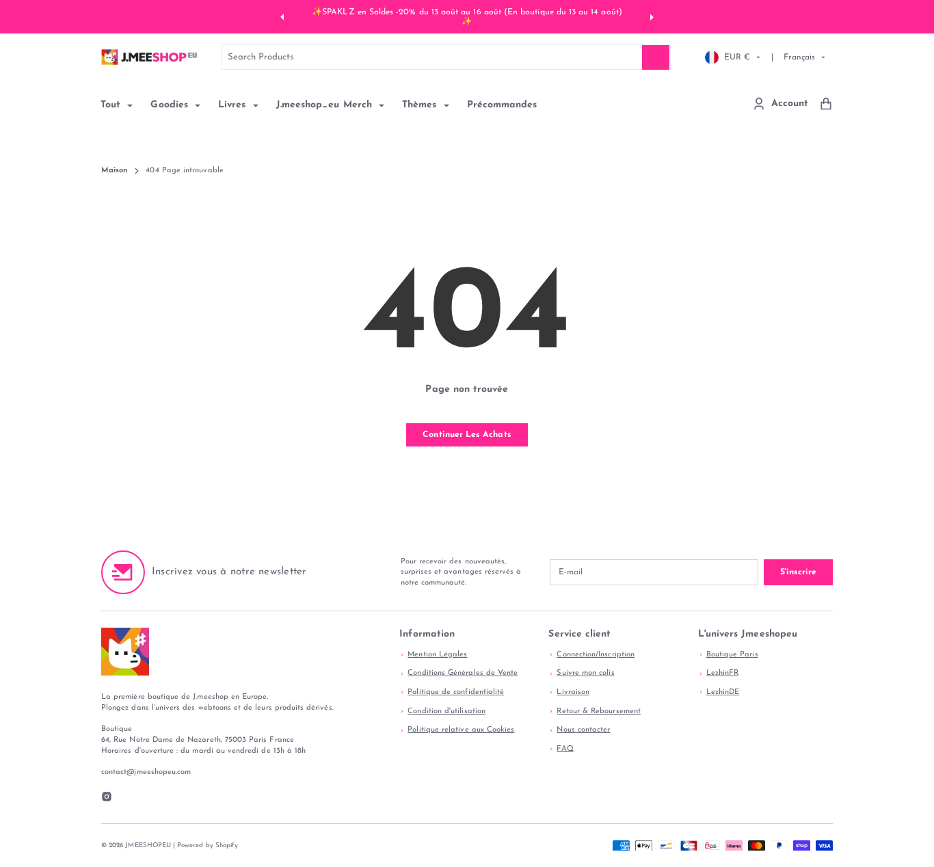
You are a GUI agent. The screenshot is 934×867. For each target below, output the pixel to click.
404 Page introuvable (184, 170)
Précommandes (502, 105)
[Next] (650, 16)
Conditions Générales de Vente (463, 673)
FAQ (565, 749)
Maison (114, 170)
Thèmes (421, 105)
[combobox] (446, 57)
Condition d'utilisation (446, 711)
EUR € (737, 57)
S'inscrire (798, 572)
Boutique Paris (732, 654)
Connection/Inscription (596, 654)
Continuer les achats (467, 435)
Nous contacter (583, 730)
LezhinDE (723, 692)
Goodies (170, 105)
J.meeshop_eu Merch (325, 105)
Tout (112, 105)
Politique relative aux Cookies (461, 730)
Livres (234, 105)
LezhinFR (722, 673)
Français (799, 57)
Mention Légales (437, 654)
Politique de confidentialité (456, 692)
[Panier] (826, 103)
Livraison (573, 692)
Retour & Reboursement (598, 711)
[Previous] (283, 16)
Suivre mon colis (585, 673)
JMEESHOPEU (148, 845)
